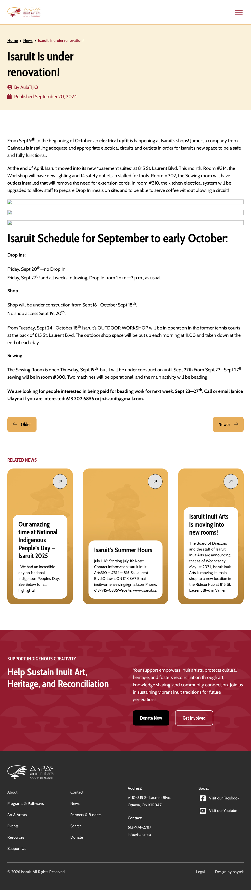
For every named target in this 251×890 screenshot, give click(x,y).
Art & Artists (17, 814)
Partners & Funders (85, 814)
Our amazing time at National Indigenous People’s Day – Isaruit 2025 (37, 540)
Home (12, 40)
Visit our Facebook (224, 798)
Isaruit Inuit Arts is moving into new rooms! (208, 524)
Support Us (16, 848)
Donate (76, 837)
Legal (200, 871)
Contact (76, 792)
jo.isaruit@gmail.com (121, 398)
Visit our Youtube (223, 810)
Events (13, 826)
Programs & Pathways (25, 803)
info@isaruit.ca (139, 834)
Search (76, 826)
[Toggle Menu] (239, 12)
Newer (224, 424)
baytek (238, 871)
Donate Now (151, 718)
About (12, 792)
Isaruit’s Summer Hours (123, 550)
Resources (15, 837)
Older (26, 424)
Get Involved (194, 718)
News (28, 40)
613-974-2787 (139, 827)
